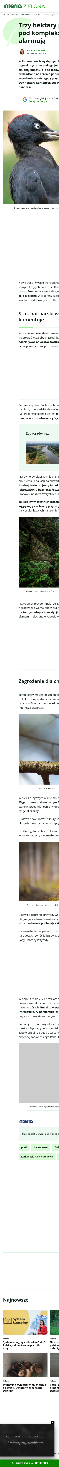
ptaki (24, 1147)
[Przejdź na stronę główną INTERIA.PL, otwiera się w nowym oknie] (13, 6)
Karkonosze (41, 1147)
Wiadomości (26, 15)
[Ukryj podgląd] (52, 1422)
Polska (37, 15)
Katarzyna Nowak (36, 50)
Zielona (15, 15)
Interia (6, 15)
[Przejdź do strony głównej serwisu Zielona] (34, 6)
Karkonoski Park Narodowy (37, 1156)
